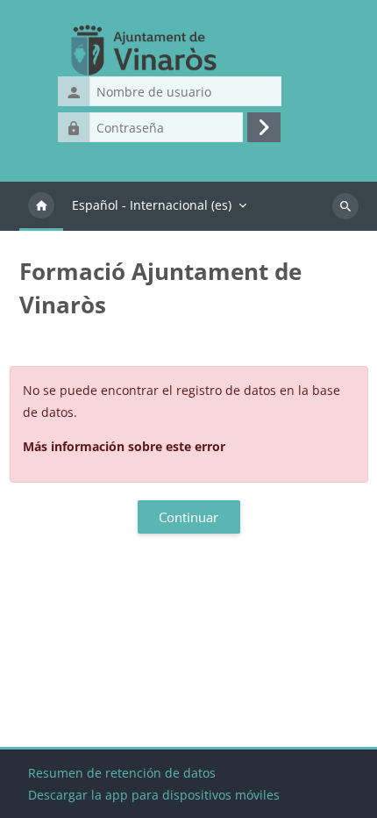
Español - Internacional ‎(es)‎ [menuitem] (151, 205)
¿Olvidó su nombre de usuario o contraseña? (189, 153)
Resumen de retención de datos (122, 772)
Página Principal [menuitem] (41, 206)
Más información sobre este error (124, 446)
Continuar (188, 517)
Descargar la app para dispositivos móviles (154, 794)
